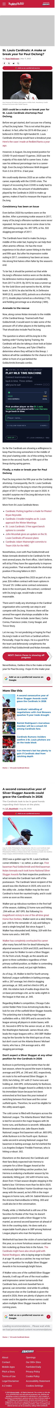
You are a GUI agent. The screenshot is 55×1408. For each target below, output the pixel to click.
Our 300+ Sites (33, 1362)
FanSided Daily (33, 1367)
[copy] (18, 63)
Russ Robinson (12, 58)
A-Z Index (7, 1385)
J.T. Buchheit (12, 809)
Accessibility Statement (38, 1381)
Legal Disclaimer (10, 1381)
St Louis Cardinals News (19, 768)
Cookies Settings (34, 1385)
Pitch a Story (8, 1371)
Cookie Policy (33, 1376)
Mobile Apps (8, 1367)
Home (5, 768)
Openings (31, 1357)
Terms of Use (9, 1376)
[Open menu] (4, 3)
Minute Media (14, 1392)
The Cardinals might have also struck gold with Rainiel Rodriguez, (25, 1251)
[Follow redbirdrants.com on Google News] (48, 679)
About (5, 1357)
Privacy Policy (33, 1371)
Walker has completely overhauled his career (25, 940)
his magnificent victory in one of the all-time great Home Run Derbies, (26, 915)
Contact (6, 1362)
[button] (27, 425)
